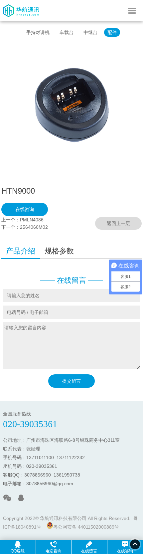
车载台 (66, 32)
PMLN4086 (32, 219)
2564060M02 (34, 227)
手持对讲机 (38, 32)
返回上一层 (118, 223)
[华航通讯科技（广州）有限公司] (21, 19)
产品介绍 (20, 251)
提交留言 (71, 381)
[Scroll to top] (135, 544)
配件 (112, 32)
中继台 (90, 32)
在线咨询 (24, 209)
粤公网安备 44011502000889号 (86, 527)
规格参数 (59, 251)
